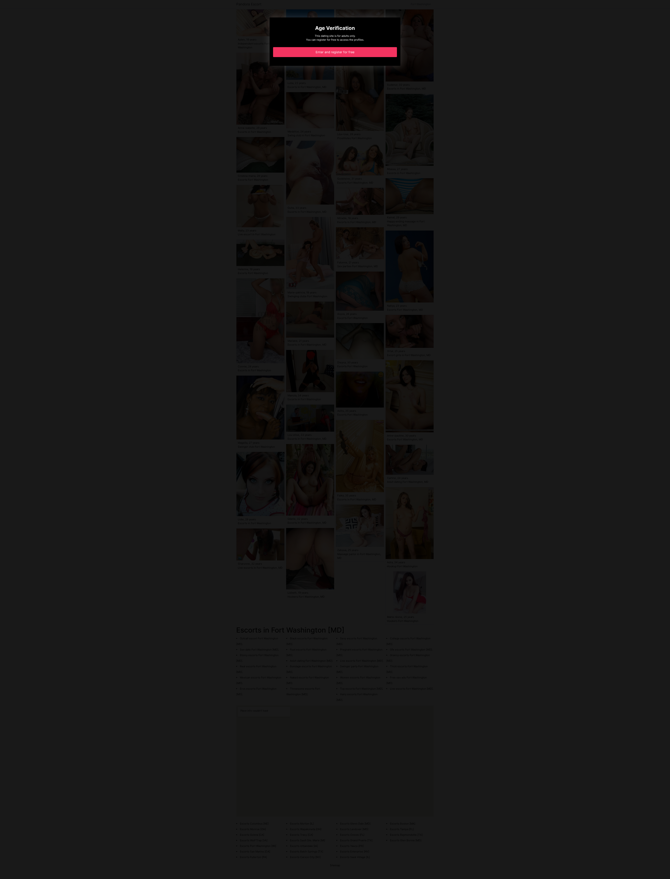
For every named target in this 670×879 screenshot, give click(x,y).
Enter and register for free (335, 52)
